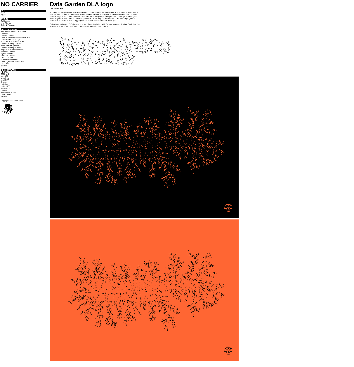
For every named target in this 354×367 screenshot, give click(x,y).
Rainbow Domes (8, 52)
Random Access (8, 56)
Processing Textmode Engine (13, 31)
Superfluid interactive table (12, 50)
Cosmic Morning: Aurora (11, 48)
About (3, 15)
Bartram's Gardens (88, 14)
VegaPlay (5, 78)
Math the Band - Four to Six (13, 41)
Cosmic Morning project (11, 43)
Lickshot (4, 33)
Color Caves (6, 94)
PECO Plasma (7, 58)
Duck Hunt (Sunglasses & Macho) (15, 37)
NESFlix (4, 72)
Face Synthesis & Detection (13, 62)
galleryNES (5, 86)
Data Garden (88, 12)
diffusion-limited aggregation (73, 20)
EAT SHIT (5, 64)
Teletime (4, 82)
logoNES (4, 76)
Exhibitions (5, 21)
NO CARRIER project (10, 46)
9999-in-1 (5, 74)
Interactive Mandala (9, 60)
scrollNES (5, 80)
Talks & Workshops (9, 25)
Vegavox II (5, 88)
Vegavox (4, 96)
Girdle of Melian (7, 35)
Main (3, 13)
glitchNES (5, 66)
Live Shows (6, 23)
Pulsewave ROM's (8, 92)
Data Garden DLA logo (10, 39)
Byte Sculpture (7, 54)
